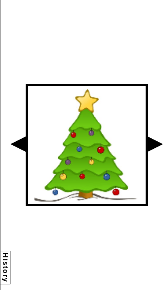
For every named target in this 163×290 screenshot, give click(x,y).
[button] (18, 144)
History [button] (5, 268)
